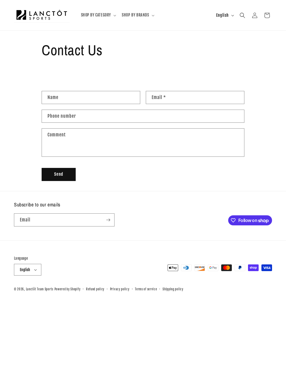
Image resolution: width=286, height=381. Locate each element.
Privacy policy (120, 289)
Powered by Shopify (67, 289)
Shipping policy (173, 289)
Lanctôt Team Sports (39, 289)
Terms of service (146, 289)
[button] (98, 15)
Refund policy (95, 289)
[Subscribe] (108, 219)
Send (58, 174)
